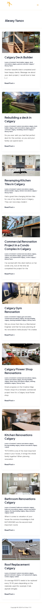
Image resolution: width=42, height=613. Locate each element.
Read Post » (9, 83)
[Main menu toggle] (37, 5)
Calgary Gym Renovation (13, 309)
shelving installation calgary (18, 320)
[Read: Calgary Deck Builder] (21, 42)
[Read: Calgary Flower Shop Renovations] (21, 354)
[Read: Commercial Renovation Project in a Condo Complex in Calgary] (21, 226)
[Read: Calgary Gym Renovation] (21, 293)
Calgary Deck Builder (19, 57)
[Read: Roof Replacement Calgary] (21, 549)
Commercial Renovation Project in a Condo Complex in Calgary (21, 245)
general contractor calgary (25, 64)
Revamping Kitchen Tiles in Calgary (18, 182)
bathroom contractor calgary (25, 507)
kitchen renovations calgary (28, 191)
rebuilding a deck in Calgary (24, 129)
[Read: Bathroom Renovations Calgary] (21, 484)
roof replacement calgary (17, 257)
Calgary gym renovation (24, 317)
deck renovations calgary (22, 128)
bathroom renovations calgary (14, 509)
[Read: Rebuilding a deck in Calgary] (21, 102)
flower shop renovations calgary (19, 381)
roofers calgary (30, 257)
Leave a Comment (10, 62)
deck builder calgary (23, 62)
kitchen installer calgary (12, 191)
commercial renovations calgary (26, 254)
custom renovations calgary (25, 126)
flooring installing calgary (12, 445)
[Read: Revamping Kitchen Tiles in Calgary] (21, 165)
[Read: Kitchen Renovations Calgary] (21, 420)
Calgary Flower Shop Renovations (19, 371)
